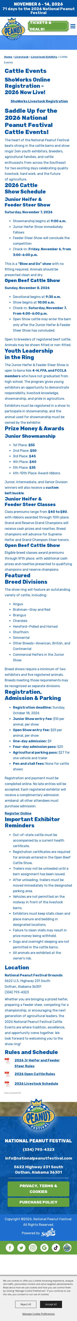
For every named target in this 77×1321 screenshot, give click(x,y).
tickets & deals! (41, 26)
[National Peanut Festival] (13, 29)
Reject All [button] (26, 1304)
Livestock (22, 56)
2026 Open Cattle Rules (35, 1074)
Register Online (18, 813)
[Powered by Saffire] (48, 1233)
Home (8, 56)
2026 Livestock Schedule (36, 1084)
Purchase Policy (38, 1202)
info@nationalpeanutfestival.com (38, 1158)
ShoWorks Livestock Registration (39, 101)
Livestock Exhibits (44, 56)
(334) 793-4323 (38, 1149)
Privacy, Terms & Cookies (38, 1188)
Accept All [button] (51, 1304)
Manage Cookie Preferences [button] (38, 1313)
